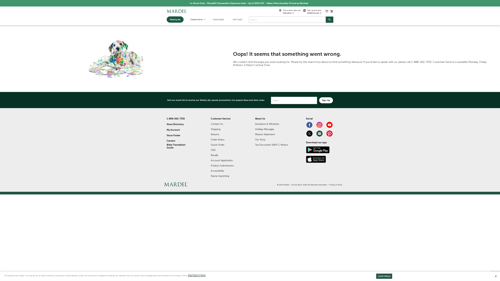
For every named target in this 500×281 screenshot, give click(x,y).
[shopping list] (327, 11)
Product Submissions (222, 165)
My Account (173, 129)
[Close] (496, 276)
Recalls (214, 155)
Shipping (215, 129)
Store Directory (175, 124)
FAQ (213, 150)
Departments (196, 19)
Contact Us (217, 124)
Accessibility (217, 170)
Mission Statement (265, 134)
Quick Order (217, 144)
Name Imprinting (220, 176)
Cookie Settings (384, 276)
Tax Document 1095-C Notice (271, 144)
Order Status (217, 139)
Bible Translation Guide (176, 146)
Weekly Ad (175, 19)
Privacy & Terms (336, 185)
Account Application (222, 160)
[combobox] (287, 20)
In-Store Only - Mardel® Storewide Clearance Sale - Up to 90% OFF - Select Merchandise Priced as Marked (249, 3)
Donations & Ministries (267, 124)
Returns (215, 134)
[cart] (331, 11)
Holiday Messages (264, 129)
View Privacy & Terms (196, 276)
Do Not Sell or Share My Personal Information (309, 185)
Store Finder (173, 135)
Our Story (260, 139)
